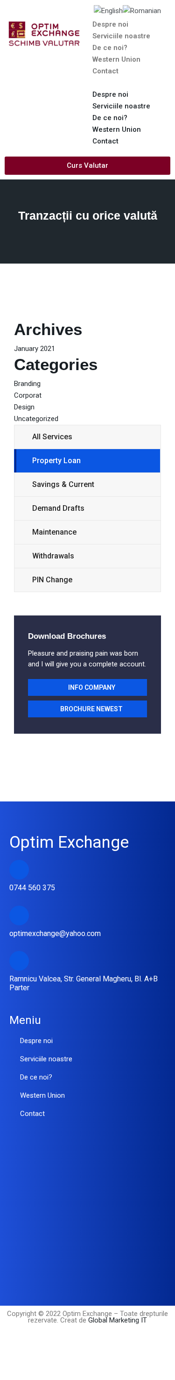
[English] (108, 10)
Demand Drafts (58, 508)
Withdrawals (53, 555)
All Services (52, 436)
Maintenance (54, 532)
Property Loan (56, 460)
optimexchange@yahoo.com (55, 933)
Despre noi (110, 24)
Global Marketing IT (116, 1320)
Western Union (116, 59)
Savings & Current (63, 484)
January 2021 (34, 348)
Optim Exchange (69, 842)
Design (24, 407)
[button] (131, 83)
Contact (105, 71)
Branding (27, 383)
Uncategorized (36, 419)
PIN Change (52, 579)
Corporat (28, 395)
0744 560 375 (32, 887)
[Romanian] (142, 10)
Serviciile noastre (121, 36)
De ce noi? (109, 47)
